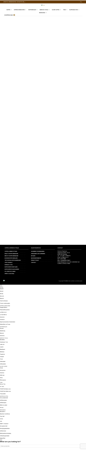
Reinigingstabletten (5, 428)
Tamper (22, 23)
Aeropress (2, 370)
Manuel (2, 298)
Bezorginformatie (36, 258)
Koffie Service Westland (11, 267)
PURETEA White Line (5, 391)
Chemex (2, 372)
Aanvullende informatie (10, 93)
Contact (33, 262)
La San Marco (3, 314)
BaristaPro (2, 411)
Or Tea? (2, 386)
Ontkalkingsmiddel (4, 435)
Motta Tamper (75, 70)
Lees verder (27, 109)
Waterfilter (2, 438)
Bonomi (2, 296)
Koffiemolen (3, 431)
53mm (55, 70)
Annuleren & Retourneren (38, 253)
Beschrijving (7, 89)
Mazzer (2, 333)
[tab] (15, 89)
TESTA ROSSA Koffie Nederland (13, 260)
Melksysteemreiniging (5, 433)
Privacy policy (35, 260)
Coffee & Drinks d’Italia (11, 251)
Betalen (33, 255)
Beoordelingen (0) (8, 96)
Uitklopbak (2, 361)
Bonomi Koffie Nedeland (11, 258)
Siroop (1, 407)
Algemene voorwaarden (37, 251)
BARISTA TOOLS (44, 9)
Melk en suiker (3, 405)
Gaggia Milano (3, 307)
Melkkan (2, 351)
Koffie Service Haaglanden (12, 269)
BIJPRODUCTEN (73, 9)
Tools (1, 359)
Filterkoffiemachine (5, 309)
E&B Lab (2, 375)
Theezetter (3, 393)
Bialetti (1, 288)
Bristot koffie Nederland (11, 255)
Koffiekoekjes (3, 400)
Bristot (1, 291)
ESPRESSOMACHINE (19, 9)
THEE (64, 9)
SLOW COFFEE (55, 9)
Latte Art (2, 344)
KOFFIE (8, 9)
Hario (1, 377)
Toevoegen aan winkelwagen (68, 55)
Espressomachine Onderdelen (7, 321)
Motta (68, 70)
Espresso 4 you (9, 264)
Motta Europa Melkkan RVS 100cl (16, 115)
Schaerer (2, 319)
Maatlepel (2, 349)
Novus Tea (2, 384)
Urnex (1, 418)
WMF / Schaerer (4, 423)
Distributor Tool (4, 342)
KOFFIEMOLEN (32, 9)
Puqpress (2, 354)
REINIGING (42, 12)
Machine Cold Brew (5, 414)
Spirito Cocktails (9, 273)
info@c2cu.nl (64, 257)
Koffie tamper (62, 70)
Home (5, 23)
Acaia (1, 368)
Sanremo (2, 317)
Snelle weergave (27, 112)
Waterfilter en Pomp (5, 324)
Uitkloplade (3, 364)
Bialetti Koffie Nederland (11, 253)
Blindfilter (2, 339)
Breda (1, 293)
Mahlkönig (2, 330)
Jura (1, 421)
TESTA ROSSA (4, 301)
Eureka (2, 328)
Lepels (1, 347)
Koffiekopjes (3, 402)
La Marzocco (3, 312)
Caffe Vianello (8, 262)
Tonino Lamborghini (5, 303)
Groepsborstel (3, 426)
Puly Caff (2, 416)
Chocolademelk (4, 397)
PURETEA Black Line (5, 389)
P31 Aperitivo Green (10, 271)
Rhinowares (3, 380)
